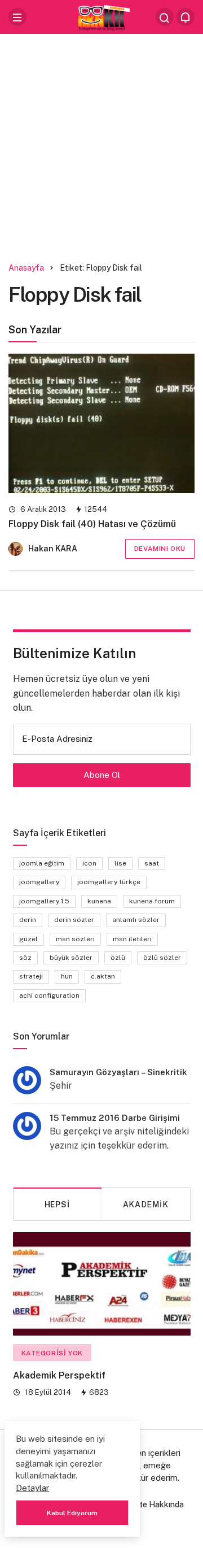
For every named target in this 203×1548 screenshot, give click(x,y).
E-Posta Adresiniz (57, 738)
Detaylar (32, 1488)
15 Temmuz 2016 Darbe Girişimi (115, 1118)
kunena (99, 901)
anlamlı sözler (136, 920)
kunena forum (152, 901)
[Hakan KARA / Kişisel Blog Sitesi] (101, 16)
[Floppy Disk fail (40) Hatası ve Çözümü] (101, 423)
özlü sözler (162, 958)
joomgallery (39, 882)
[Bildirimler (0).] (185, 17)
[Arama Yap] (165, 17)
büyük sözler (71, 958)
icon (89, 863)
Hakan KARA (52, 548)
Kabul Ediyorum (72, 1513)
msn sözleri (75, 939)
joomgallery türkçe (108, 882)
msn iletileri (132, 939)
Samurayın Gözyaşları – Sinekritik (118, 1072)
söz (25, 958)
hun (67, 976)
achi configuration (49, 995)
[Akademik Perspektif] (102, 1284)
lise (120, 863)
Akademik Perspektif (59, 1375)
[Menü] (17, 17)
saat (151, 863)
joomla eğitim (41, 863)
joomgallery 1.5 (44, 901)
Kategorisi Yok (52, 1353)
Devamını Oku (160, 549)
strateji (31, 976)
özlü (118, 958)
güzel (28, 939)
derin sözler (74, 920)
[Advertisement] (101, 144)
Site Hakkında (158, 1504)
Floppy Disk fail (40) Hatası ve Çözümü (92, 524)
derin (27, 920)
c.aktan (103, 976)
